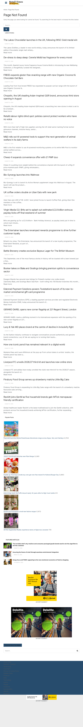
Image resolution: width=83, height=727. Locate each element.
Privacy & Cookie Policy (11, 671)
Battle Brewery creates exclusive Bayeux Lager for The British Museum (39, 251)
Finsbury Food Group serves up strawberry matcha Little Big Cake (36, 379)
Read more (8, 53)
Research (7, 693)
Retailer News (8, 673)
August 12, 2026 (17, 548)
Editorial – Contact (10, 664)
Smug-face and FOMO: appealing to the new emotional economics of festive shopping (40, 560)
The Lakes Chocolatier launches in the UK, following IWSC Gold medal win (40, 40)
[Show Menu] (6, 3)
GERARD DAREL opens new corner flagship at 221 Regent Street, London (40, 309)
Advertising (7, 666)
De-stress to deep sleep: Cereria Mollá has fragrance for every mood (38, 57)
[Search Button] (77, 3)
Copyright (7, 669)
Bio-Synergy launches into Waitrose (21, 174)
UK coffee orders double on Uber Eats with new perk (30, 192)
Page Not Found (13, 9)
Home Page (7, 662)
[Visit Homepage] (16, 3)
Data (5, 678)
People (6, 684)
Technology (7, 680)
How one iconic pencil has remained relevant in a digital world (34, 344)
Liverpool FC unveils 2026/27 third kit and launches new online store (38, 362)
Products (7, 675)
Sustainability (8, 689)
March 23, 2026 (17, 554)
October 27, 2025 (18, 562)
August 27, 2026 (8, 43)
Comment (7, 687)
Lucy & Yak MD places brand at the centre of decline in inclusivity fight (39, 327)
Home (5, 9)
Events (6, 682)
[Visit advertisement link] (41, 586)
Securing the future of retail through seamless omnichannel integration (36, 552)
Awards (6, 691)
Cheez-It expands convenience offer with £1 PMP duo (31, 157)
